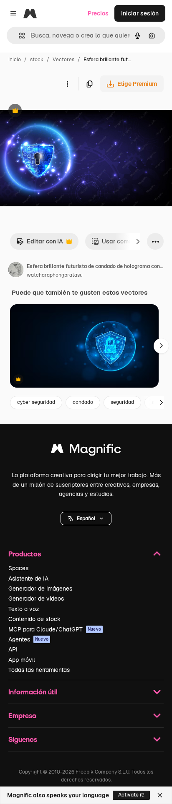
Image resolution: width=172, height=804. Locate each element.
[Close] (160, 795)
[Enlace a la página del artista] (15, 271)
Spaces (18, 568)
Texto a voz (23, 609)
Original (53, 111)
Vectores (63, 59)
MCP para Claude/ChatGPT (54, 629)
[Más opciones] (67, 83)
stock (36, 59)
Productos (24, 553)
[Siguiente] (137, 241)
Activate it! (131, 794)
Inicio (14, 59)
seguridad (122, 402)
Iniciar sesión (140, 13)
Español (86, 518)
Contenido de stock (34, 619)
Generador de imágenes (40, 588)
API (13, 649)
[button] (86, 518)
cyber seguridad (36, 402)
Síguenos (22, 739)
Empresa (22, 715)
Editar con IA (39, 244)
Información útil (33, 691)
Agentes (28, 639)
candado (83, 402)
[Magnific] (86, 450)
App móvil (21, 660)
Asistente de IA (28, 578)
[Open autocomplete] (18, 36)
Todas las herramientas (39, 670)
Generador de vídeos (36, 598)
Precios (98, 13)
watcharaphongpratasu (55, 275)
